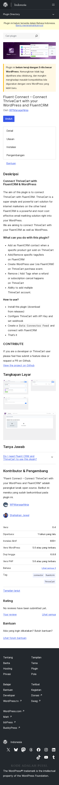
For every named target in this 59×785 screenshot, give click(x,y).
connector (38, 575)
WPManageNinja (18, 110)
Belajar (7, 684)
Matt (7, 716)
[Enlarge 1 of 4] (24, 384)
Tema (34, 663)
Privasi (7, 674)
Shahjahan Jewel (19, 515)
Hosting (7, 668)
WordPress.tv (12, 701)
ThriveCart (50, 581)
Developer (9, 695)
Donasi (36, 695)
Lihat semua (49, 614)
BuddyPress (11, 727)
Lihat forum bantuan (14, 638)
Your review (10, 614)
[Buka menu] (54, 4)
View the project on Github (18, 365)
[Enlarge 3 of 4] (24, 401)
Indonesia (16, 742)
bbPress (9, 722)
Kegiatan (36, 689)
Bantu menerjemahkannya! (29, 25)
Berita (6, 663)
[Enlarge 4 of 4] (51, 416)
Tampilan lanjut (11, 590)
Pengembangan (15, 155)
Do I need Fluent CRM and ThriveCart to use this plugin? (20, 458)
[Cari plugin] (36, 36)
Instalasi (11, 147)
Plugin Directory (11, 14)
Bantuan (11, 163)
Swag (36, 701)
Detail (9, 130)
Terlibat (35, 684)
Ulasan (10, 139)
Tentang (8, 657)
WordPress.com (14, 711)
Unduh (8, 118)
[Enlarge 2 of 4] (51, 384)
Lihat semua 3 (49, 568)
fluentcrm (50, 575)
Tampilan (36, 657)
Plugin (34, 668)
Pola (33, 674)
